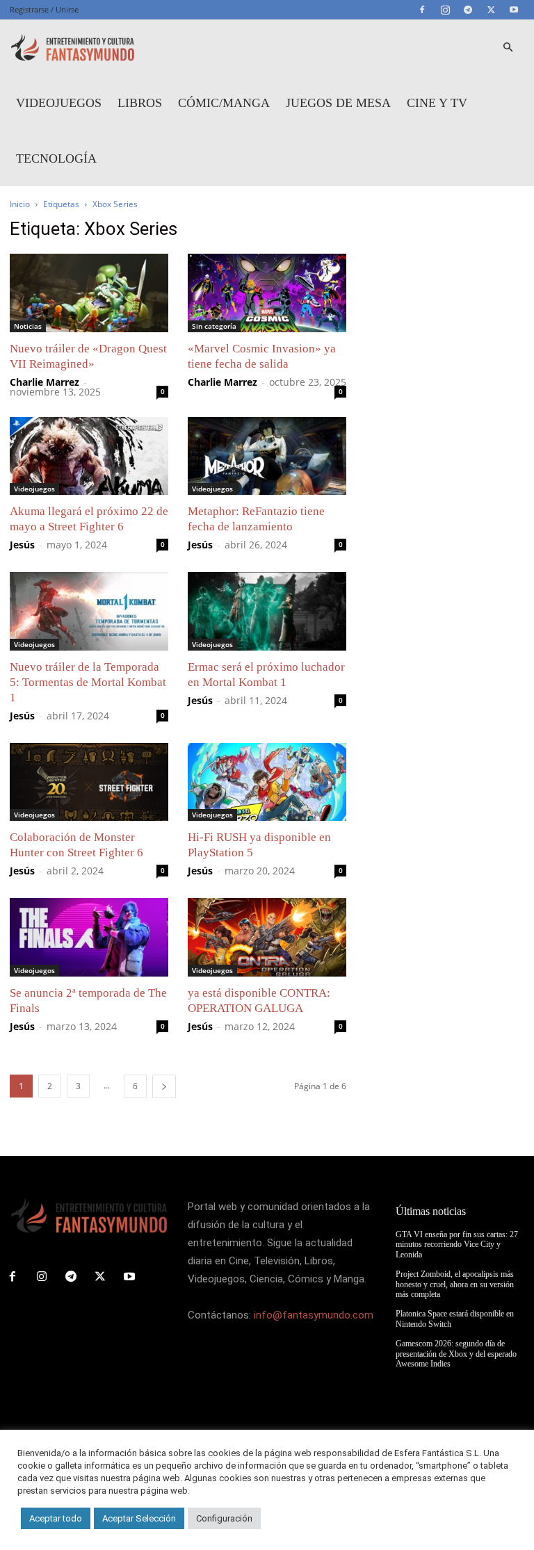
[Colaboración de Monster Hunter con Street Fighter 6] (89, 782)
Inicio (20, 204)
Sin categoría (214, 326)
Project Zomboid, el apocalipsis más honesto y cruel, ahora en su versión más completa (455, 1284)
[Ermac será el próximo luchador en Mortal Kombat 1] (267, 611)
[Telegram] (468, 9)
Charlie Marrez (44, 382)
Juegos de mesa (338, 103)
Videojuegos (59, 103)
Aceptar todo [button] (55, 1518)
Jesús (22, 544)
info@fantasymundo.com (313, 1315)
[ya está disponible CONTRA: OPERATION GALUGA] (267, 937)
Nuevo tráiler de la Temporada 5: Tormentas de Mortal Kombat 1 (88, 682)
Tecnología (56, 158)
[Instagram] (445, 9)
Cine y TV (437, 103)
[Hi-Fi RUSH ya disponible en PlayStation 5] (267, 782)
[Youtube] (513, 9)
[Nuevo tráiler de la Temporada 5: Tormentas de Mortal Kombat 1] (89, 611)
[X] (490, 9)
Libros (140, 103)
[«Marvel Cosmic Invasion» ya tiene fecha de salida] (267, 293)
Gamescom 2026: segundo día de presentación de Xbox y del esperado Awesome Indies (456, 1354)
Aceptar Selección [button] (139, 1518)
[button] (507, 47)
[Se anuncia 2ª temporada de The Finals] (89, 937)
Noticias (28, 326)
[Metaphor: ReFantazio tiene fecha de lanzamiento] (267, 456)
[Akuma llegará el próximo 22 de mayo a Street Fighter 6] (89, 456)
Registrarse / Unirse (44, 9)
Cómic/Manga (224, 103)
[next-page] (164, 1086)
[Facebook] (422, 9)
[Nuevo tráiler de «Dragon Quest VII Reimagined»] (89, 293)
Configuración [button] (224, 1518)
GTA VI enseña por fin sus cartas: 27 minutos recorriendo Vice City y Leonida (457, 1244)
